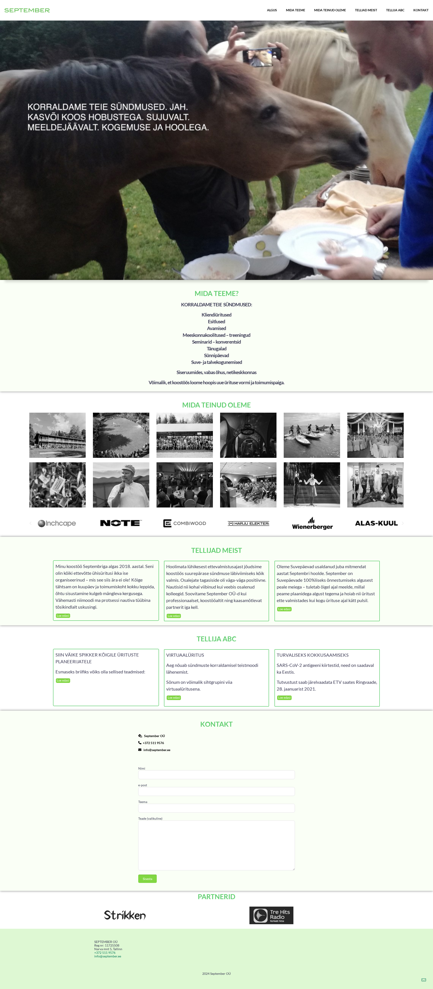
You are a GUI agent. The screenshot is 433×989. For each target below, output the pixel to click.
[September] (27, 10)
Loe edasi (63, 615)
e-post (142, 785)
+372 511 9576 (153, 743)
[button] (30, 523)
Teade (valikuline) (150, 818)
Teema (142, 802)
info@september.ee (156, 750)
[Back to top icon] (411, 979)
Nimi (141, 768)
